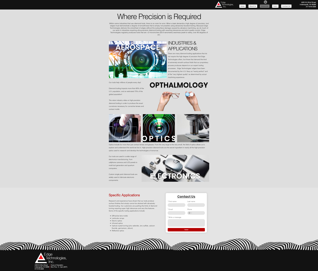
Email (170, 209)
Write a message (174, 217)
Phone (189, 209)
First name (172, 201)
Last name (191, 201)
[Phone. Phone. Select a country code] (190, 213)
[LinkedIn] (265, 2)
